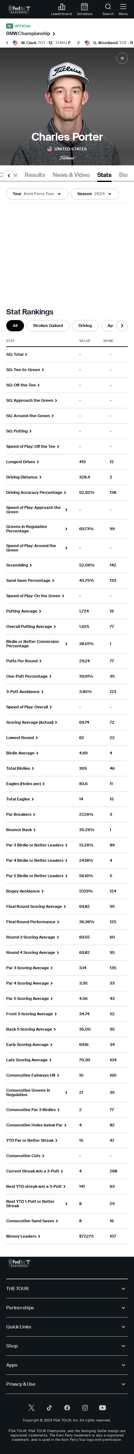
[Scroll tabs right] (122, 325)
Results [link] (35, 175)
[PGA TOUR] (19, 1263)
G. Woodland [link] (105, 42)
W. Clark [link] (28, 42)
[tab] (35, 176)
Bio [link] (123, 175)
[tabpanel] (67, 713)
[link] (19, 9)
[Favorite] (122, 58)
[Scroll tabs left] (8, 175)
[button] (37, 193)
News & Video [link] (71, 175)
